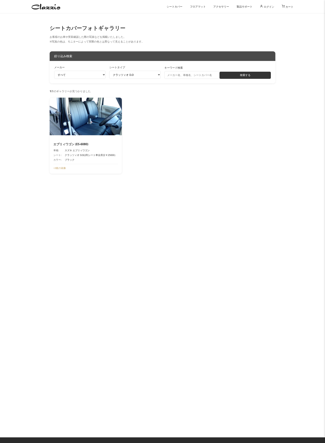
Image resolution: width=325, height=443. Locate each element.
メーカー (59, 67)
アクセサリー (221, 6)
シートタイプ (117, 67)
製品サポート (244, 6)
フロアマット (198, 6)
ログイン (268, 6)
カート (289, 6)
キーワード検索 (173, 67)
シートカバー (174, 6)
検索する (245, 75)
